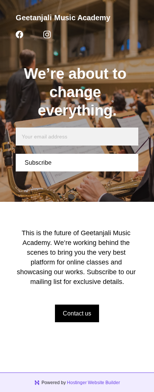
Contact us (77, 313)
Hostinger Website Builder (93, 382)
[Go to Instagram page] (47, 34)
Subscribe (38, 162)
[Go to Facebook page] (19, 34)
